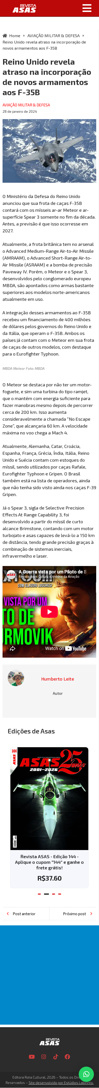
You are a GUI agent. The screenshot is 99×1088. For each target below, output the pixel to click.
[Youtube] (31, 1056)
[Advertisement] (49, 975)
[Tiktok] (55, 1056)
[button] (69, 8)
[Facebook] (67, 1056)
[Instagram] (43, 1056)
